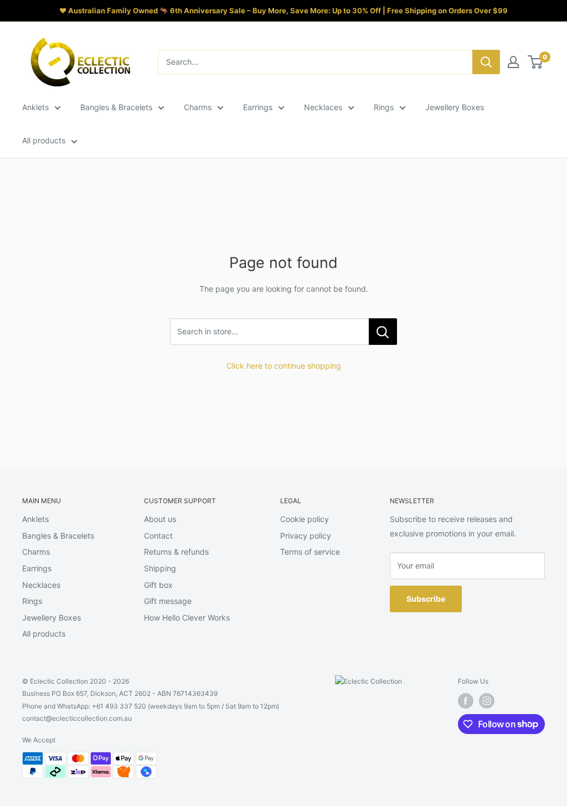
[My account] (513, 62)
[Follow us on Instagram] (486, 701)
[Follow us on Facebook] (465, 701)
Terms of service (310, 551)
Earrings (257, 107)
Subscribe (425, 598)
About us (160, 519)
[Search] (486, 62)
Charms (198, 107)
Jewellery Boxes (454, 107)
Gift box (158, 585)
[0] (536, 62)
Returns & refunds (176, 551)
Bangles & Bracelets (116, 107)
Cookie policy (304, 519)
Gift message (168, 601)
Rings (384, 107)
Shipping (160, 568)
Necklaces (323, 107)
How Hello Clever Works (187, 617)
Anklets (35, 107)
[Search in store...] (383, 331)
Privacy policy (305, 535)
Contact (158, 535)
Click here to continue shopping (283, 365)
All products (43, 140)
